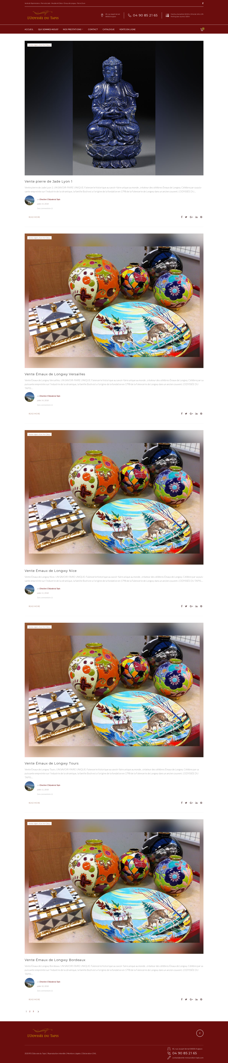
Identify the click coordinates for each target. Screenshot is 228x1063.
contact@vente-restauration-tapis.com (187, 1058)
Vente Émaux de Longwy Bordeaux (55, 960)
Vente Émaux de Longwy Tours (52, 763)
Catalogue (109, 29)
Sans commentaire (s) (45, 208)
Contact (93, 29)
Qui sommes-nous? (48, 29)
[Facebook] (202, 3)
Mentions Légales (74, 1053)
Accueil (29, 29)
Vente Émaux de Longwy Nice (51, 571)
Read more (34, 217)
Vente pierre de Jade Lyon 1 (48, 181)
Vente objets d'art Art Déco (39, 45)
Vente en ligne (127, 29)
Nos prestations (72, 29)
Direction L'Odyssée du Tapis (50, 199)
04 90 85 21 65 (145, 15)
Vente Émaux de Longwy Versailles (55, 374)
